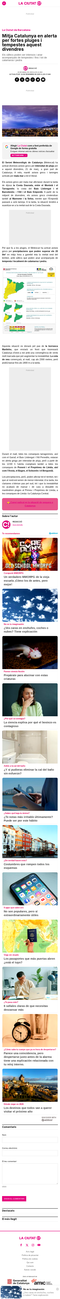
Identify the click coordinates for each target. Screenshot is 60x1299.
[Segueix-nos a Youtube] (39, 1245)
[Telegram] (38, 79)
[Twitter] (22, 79)
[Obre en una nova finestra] (18, 1282)
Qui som (30, 1262)
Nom (4, 1135)
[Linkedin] (27, 79)
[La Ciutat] (30, 3)
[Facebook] (17, 79)
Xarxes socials (30, 1270)
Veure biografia (18, 525)
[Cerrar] (57, 1289)
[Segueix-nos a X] (27, 1245)
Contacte (30, 1266)
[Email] (43, 79)
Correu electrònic (9, 1148)
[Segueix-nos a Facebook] (21, 1245)
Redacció (33, 68)
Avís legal (30, 1252)
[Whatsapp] (32, 79)
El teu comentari (9, 1161)
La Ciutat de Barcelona (16, 30)
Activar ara (18, 155)
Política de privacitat (30, 1255)
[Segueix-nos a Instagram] (33, 1245)
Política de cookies (30, 1259)
